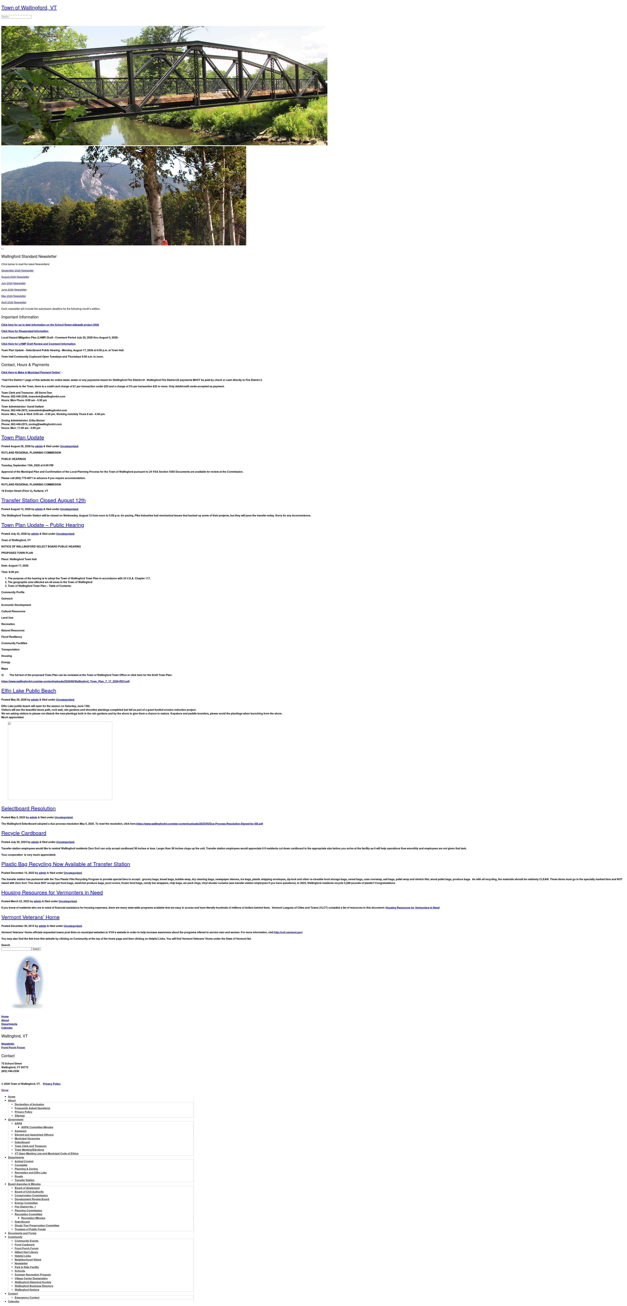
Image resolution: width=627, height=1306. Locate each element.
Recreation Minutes (33, 1218)
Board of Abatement (27, 1188)
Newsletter (7, 1044)
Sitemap (20, 1115)
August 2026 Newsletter (15, 277)
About (5, 1020)
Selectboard (22, 1142)
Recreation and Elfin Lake (31, 1172)
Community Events (26, 1241)
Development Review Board (32, 1199)
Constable (21, 1165)
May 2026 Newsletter (13, 296)
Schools (20, 1271)
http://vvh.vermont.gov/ (288, 932)
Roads (19, 1176)
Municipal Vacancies (27, 1138)
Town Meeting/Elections (29, 1150)
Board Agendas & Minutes (24, 1184)
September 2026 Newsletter (17, 270)
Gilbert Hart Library (26, 1252)
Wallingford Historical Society (33, 1282)
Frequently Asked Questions (32, 1108)
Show (4, 1090)
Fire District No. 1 (25, 1207)
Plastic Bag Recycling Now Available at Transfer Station (65, 863)
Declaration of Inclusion (29, 1104)
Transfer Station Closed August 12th (43, 500)
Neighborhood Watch (28, 1259)
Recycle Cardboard (23, 832)
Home (5, 1016)
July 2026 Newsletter (13, 283)
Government (15, 1119)
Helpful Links (23, 1256)
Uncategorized (69, 446)
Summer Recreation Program (33, 1274)
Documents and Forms (22, 1233)
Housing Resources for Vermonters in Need (52, 892)
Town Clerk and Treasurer (31, 1146)
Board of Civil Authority (29, 1192)
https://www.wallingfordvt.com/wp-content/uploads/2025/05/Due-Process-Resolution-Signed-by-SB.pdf (199, 823)
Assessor (21, 1131)
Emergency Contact (27, 1297)
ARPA (18, 1123)
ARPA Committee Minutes (37, 1127)
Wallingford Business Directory (34, 1286)
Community (15, 1237)
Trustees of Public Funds (30, 1229)
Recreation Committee (28, 1214)
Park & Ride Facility (27, 1267)
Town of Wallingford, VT (29, 7)
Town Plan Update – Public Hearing (42, 524)
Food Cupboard (24, 1244)
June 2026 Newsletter (14, 289)
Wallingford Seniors (27, 1289)
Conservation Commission (31, 1195)
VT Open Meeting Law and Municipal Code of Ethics (47, 1153)
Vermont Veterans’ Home (30, 917)
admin (39, 446)
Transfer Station (24, 1180)
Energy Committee (26, 1203)
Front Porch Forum (13, 1047)
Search (5, 945)
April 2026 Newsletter (13, 302)
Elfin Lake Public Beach (28, 690)
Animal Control (24, 1161)
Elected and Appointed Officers (34, 1135)
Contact (13, 1293)
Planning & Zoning (26, 1169)
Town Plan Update (22, 437)
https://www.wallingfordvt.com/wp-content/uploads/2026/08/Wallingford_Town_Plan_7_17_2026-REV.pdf (65, 681)
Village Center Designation (31, 1278)
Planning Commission (28, 1210)
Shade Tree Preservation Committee (37, 1225)
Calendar (7, 1028)
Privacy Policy (52, 1084)
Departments (9, 1024)
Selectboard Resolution (28, 808)
